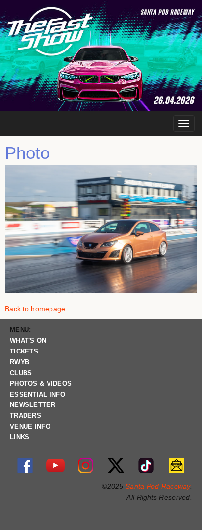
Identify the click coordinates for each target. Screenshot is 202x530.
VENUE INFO (30, 426)
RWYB (19, 362)
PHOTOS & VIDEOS (41, 383)
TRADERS (25, 415)
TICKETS (24, 351)
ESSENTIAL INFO (37, 394)
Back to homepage (35, 309)
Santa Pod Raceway (158, 486)
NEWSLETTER (32, 405)
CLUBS (21, 373)
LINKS (19, 437)
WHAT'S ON (28, 340)
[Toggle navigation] (184, 123)
